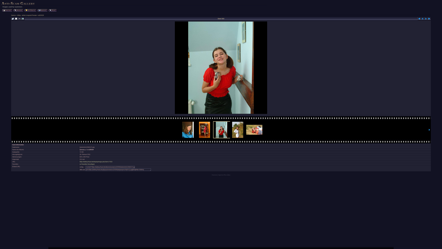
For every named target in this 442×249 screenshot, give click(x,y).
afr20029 (41, 15)
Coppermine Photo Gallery (224, 175)
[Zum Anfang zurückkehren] (419, 18)
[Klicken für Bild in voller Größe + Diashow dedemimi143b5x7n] (221, 113)
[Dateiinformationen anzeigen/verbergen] (16, 18)
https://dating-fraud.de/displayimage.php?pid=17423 (96, 162)
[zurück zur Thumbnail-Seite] (12, 18)
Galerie (13, 15)
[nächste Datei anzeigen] (425, 18)
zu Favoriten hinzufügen (87, 164)
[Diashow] (19, 18)
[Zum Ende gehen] (429, 18)
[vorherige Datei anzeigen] (422, 18)
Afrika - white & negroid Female (27, 15)
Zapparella (83, 149)
